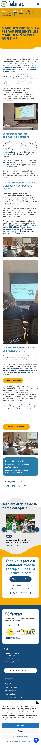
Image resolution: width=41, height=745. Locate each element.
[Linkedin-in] (10, 625)
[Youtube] (19, 625)
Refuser (20, 731)
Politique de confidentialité (26, 741)
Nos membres (10, 694)
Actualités (14, 11)
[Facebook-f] (6, 625)
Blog (22, 11)
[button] (38, 702)
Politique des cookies (12, 741)
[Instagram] (14, 625)
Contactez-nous (13, 380)
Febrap (4, 11)
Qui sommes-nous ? (12, 687)
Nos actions (9, 691)
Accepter (20, 725)
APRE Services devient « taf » (17, 540)
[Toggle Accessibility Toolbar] (36, 740)
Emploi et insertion (12, 697)
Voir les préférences (20, 737)
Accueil (8, 684)
